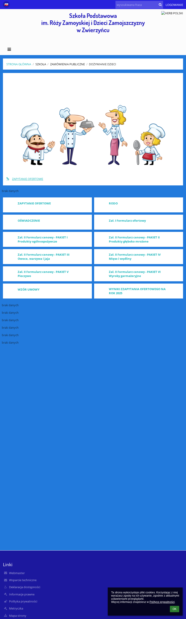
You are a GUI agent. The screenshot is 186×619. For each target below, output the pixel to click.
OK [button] (174, 609)
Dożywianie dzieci (102, 64)
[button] (6, 4)
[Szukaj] (160, 4)
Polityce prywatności (162, 602)
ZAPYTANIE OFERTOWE (27, 179)
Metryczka (16, 608)
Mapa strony (17, 616)
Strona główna (18, 64)
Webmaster (17, 573)
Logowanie (174, 5)
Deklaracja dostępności (24, 587)
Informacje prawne (21, 594)
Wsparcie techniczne (23, 580)
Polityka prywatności (23, 601)
